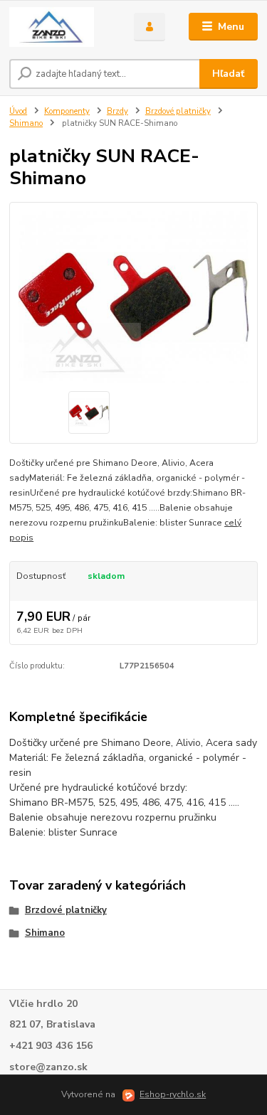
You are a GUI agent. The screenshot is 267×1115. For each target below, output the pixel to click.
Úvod (18, 111)
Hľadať (228, 73)
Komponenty (67, 111)
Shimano (26, 123)
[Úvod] (60, 27)
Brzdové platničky (178, 111)
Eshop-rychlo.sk (173, 1094)
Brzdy (117, 111)
